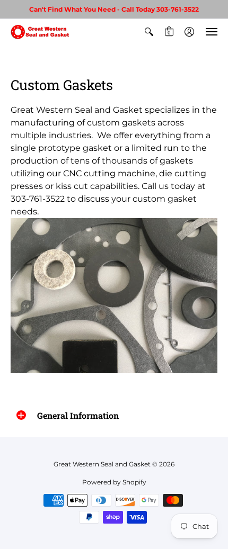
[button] (149, 31)
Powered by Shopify (114, 482)
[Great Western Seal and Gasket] (40, 31)
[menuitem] (149, 31)
